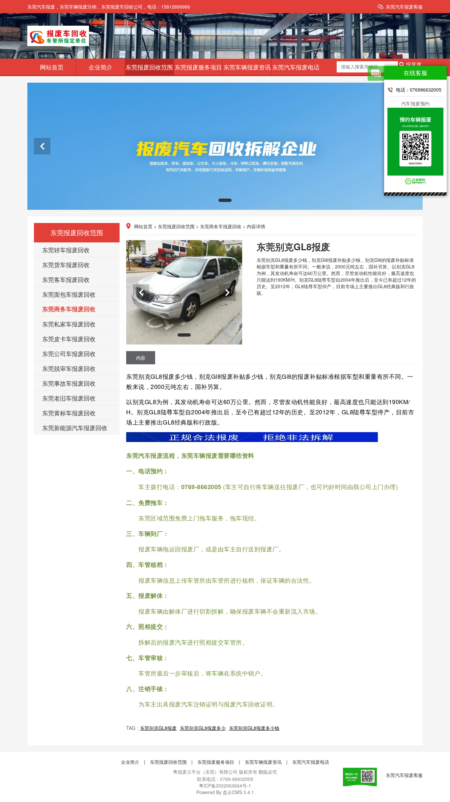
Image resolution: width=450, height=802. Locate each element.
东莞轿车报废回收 (66, 249)
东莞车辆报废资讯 (247, 67)
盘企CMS (225, 792)
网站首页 (52, 67)
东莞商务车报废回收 (69, 309)
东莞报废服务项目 (198, 67)
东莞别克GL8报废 (158, 728)
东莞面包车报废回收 (69, 294)
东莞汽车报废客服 (404, 6)
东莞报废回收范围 (149, 67)
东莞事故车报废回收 (69, 383)
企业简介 (100, 67)
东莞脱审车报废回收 (69, 368)
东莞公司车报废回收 (69, 353)
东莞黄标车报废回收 (69, 412)
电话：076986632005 (418, 89)
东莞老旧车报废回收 (69, 398)
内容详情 (256, 226)
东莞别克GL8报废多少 (203, 728)
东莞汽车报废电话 (296, 67)
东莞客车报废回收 (66, 279)
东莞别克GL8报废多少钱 (254, 728)
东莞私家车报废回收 (69, 323)
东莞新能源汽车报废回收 (74, 427)
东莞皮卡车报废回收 (69, 338)
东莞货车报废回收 (66, 264)
